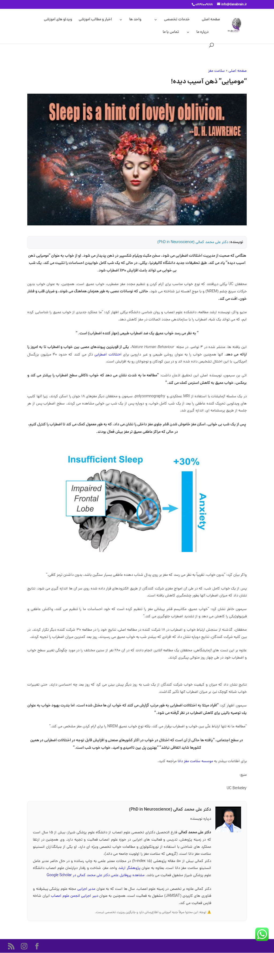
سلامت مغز (216, 71)
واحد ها (135, 20)
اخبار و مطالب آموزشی (95, 20)
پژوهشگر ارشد (129, 868)
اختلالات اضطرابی (107, 355)
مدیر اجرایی (87, 889)
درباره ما (202, 32)
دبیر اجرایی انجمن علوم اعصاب (75, 896)
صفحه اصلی (211, 20)
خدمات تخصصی (177, 20)
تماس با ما (171, 32)
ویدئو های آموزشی (58, 20)
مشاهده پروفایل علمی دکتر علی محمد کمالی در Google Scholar (95, 875)
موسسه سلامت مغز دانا (195, 761)
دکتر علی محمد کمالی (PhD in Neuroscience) (192, 242)
